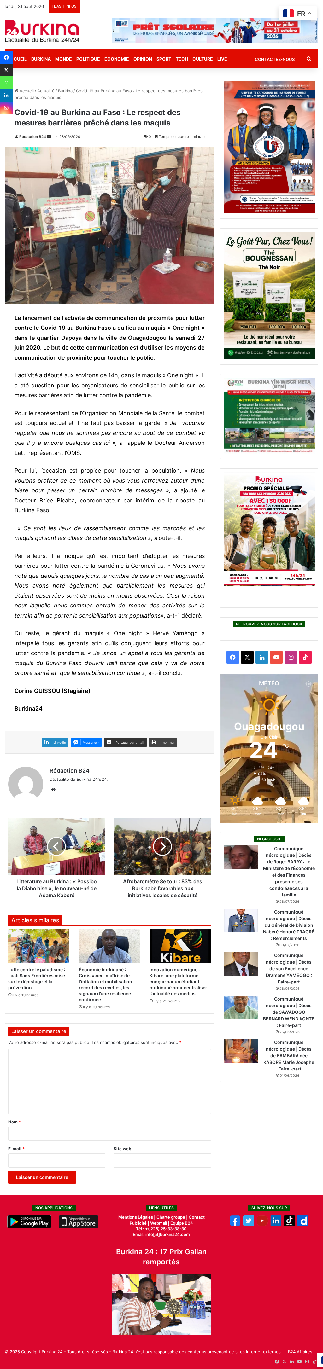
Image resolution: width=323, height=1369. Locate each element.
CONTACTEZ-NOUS (275, 59)
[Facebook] (6, 57)
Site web (122, 1148)
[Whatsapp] (6, 82)
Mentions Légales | (137, 1217)
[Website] (53, 789)
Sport (163, 58)
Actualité (46, 90)
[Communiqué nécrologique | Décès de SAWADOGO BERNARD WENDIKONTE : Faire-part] (241, 1007)
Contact (197, 1217)
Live (222, 58)
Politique (88, 58)
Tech (182, 58)
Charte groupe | (172, 1217)
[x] (248, 1224)
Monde (63, 58)
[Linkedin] (6, 95)
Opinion (142, 58)
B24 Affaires (300, 1351)
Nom (14, 1121)
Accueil (26, 90)
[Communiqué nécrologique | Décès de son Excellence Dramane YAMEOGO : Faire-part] (241, 964)
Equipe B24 (181, 1223)
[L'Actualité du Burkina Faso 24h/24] (42, 31)
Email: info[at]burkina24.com (161, 1234)
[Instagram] (6, 108)
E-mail (16, 1148)
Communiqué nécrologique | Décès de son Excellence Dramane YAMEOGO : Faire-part (289, 968)
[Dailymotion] (302, 1224)
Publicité (138, 1223)
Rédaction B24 (32, 136)
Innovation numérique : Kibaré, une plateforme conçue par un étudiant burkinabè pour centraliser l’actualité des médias (178, 981)
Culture (202, 58)
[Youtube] (262, 1224)
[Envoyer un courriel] (49, 136)
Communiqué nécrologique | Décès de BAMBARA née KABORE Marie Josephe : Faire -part (288, 1055)
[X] (6, 70)
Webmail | (159, 1223)
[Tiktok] (289, 1224)
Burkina (41, 58)
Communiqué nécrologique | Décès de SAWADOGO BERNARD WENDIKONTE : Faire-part (288, 1012)
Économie (116, 58)
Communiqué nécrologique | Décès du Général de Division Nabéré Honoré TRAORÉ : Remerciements (288, 925)
